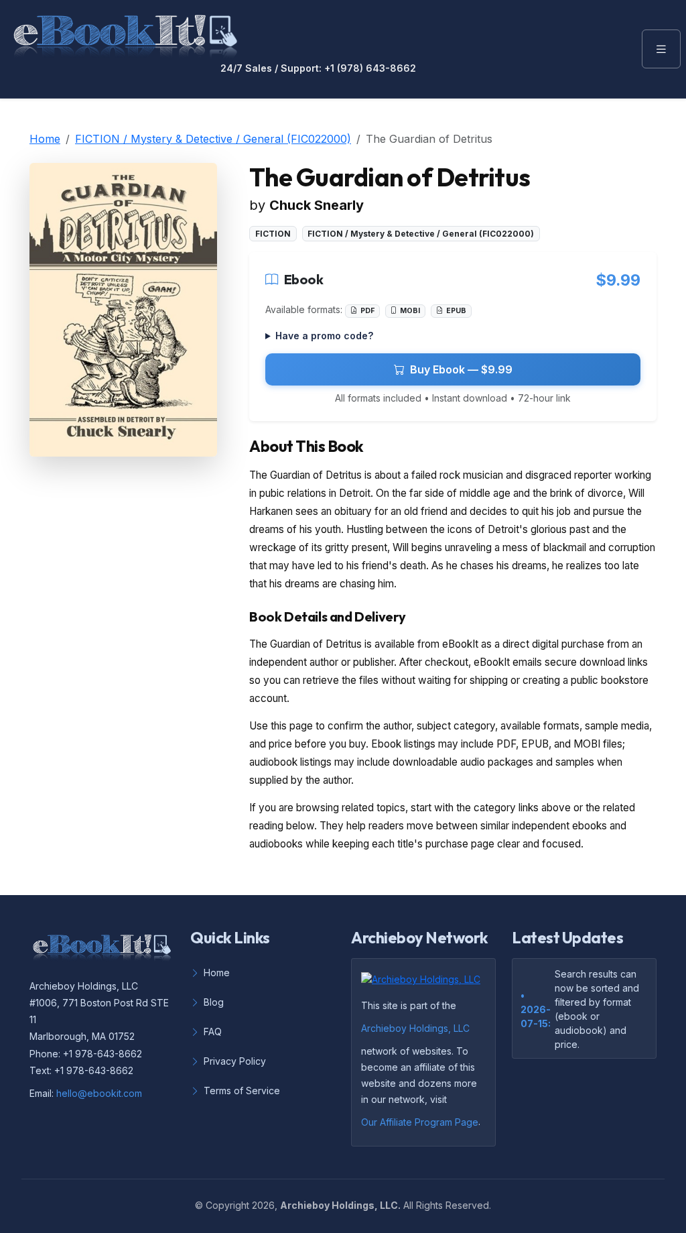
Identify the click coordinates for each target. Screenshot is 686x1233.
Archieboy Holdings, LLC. (340, 1205)
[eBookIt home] (125, 33)
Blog (214, 1002)
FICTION (273, 234)
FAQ (213, 1031)
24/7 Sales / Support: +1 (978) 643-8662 (318, 68)
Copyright (227, 1205)
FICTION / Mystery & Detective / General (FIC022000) (213, 138)
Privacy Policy (235, 1061)
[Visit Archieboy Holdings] (424, 983)
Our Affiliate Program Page (419, 1122)
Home (44, 138)
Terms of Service (242, 1090)
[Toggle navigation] (661, 49)
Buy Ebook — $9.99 (461, 369)
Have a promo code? (324, 335)
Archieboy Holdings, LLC (415, 1028)
